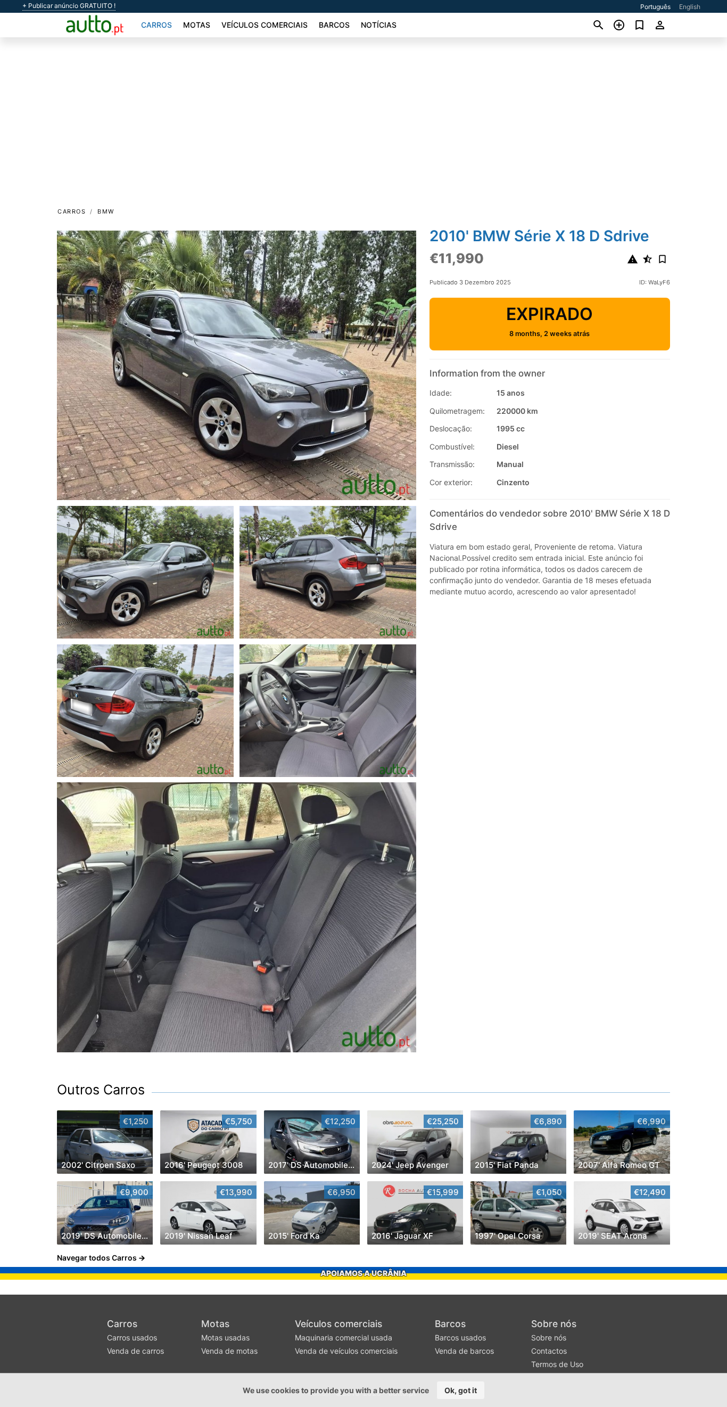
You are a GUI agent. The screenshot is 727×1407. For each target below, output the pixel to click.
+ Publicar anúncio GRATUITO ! (68, 6)
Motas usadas (225, 1337)
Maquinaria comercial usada (343, 1337)
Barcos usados (460, 1337)
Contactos (549, 1350)
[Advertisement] (363, 125)
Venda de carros (135, 1350)
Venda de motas (229, 1350)
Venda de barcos (464, 1350)
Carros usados (132, 1337)
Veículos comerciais (264, 24)
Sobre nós (553, 1323)
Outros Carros (101, 1090)
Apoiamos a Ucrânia (363, 1273)
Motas (196, 24)
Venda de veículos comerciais (346, 1350)
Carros (156, 24)
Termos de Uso (557, 1364)
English (689, 7)
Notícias (378, 24)
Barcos (334, 24)
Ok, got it (460, 1390)
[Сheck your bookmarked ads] (639, 25)
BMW (105, 211)
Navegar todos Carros (97, 1257)
